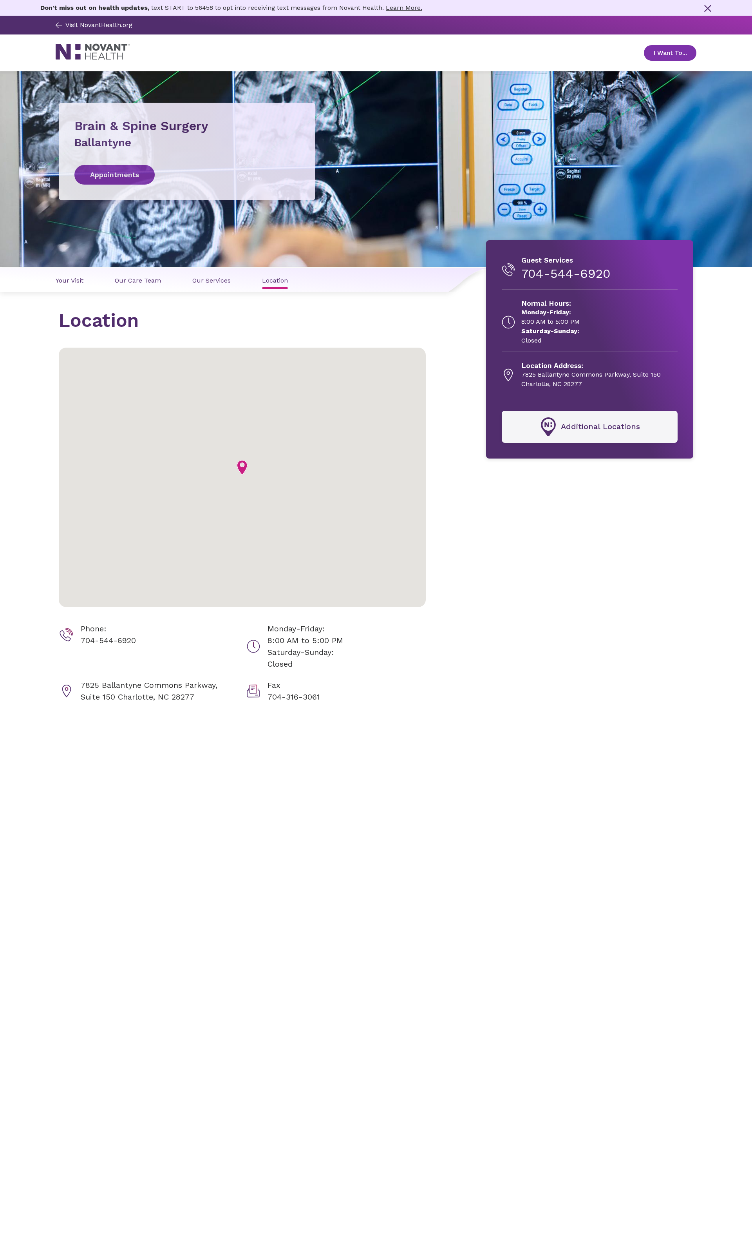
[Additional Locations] (590, 427)
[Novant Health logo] (93, 57)
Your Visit (69, 280)
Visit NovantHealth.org (98, 25)
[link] (187, 175)
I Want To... (674, 52)
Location (275, 280)
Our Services (211, 280)
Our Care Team (138, 280)
